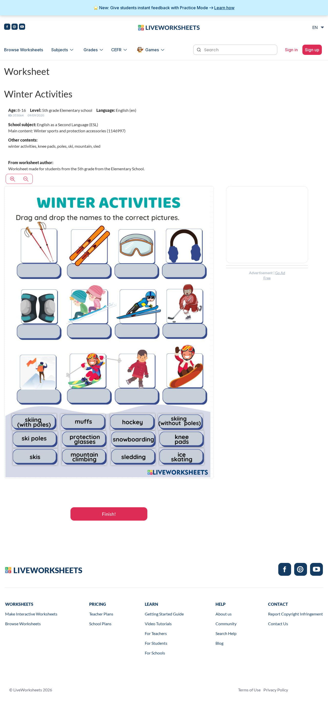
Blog (219, 643)
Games (152, 49)
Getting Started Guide (164, 613)
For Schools (155, 652)
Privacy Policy (275, 689)
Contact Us (278, 623)
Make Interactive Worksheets (31, 613)
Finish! (109, 514)
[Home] (169, 27)
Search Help (226, 633)
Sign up (312, 49)
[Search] (199, 49)
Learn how (224, 7)
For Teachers (156, 633)
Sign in (291, 49)
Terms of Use (249, 689)
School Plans (100, 623)
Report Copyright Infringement (295, 613)
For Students (156, 643)
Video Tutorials (158, 623)
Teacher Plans (101, 613)
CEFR (116, 49)
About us (224, 613)
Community (226, 623)
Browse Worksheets (23, 49)
